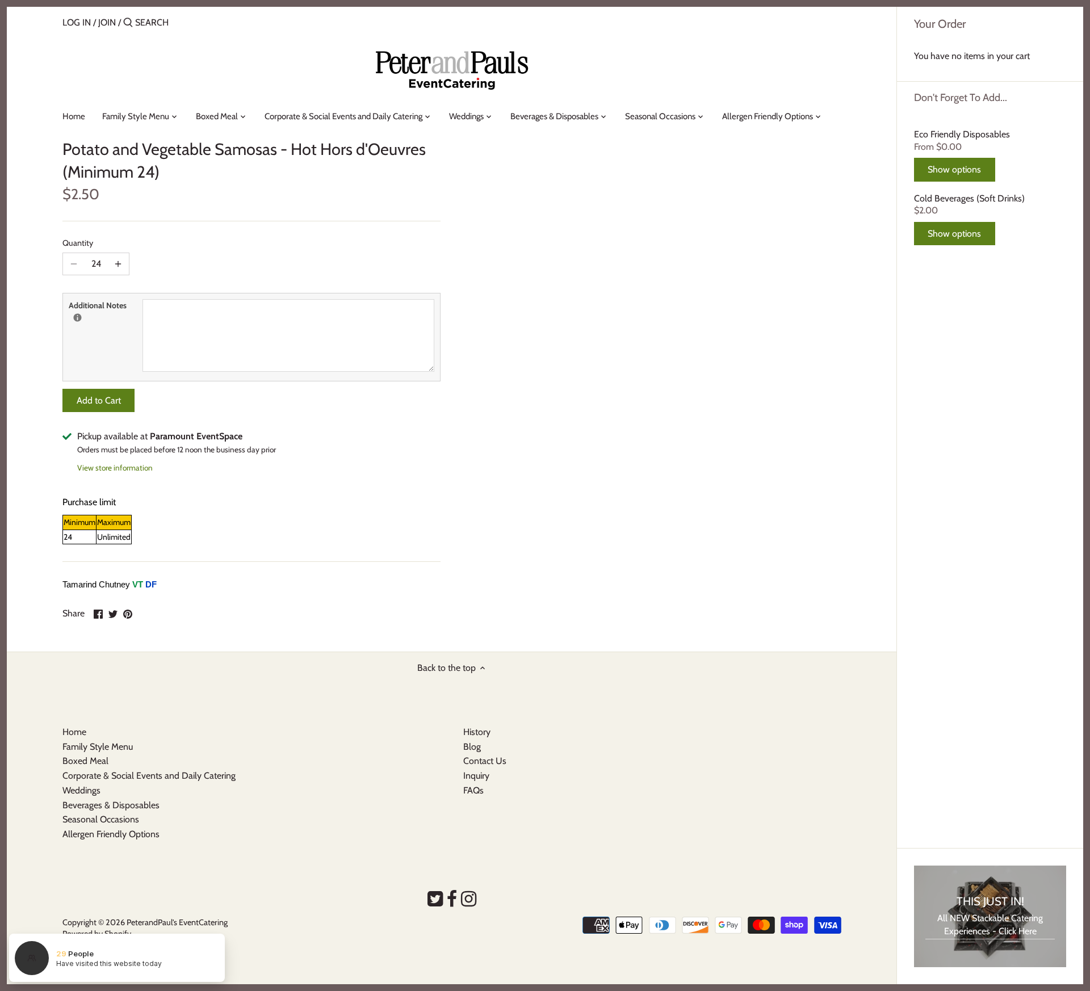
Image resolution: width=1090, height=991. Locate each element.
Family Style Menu (97, 746)
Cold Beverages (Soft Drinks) (969, 198)
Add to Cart (99, 400)
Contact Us (484, 760)
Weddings (81, 790)
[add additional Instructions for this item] (77, 317)
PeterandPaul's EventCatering (177, 922)
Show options (954, 169)
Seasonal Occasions (100, 819)
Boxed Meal (85, 760)
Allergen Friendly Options (111, 834)
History (477, 732)
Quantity (77, 243)
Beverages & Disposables (111, 805)
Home (74, 732)
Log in (76, 22)
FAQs (473, 790)
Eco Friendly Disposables (962, 134)
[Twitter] (435, 899)
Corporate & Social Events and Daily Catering (149, 775)
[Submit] (128, 23)
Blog (472, 746)
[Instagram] (468, 899)
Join (107, 22)
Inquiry (476, 775)
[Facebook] (452, 899)
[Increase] (118, 264)
